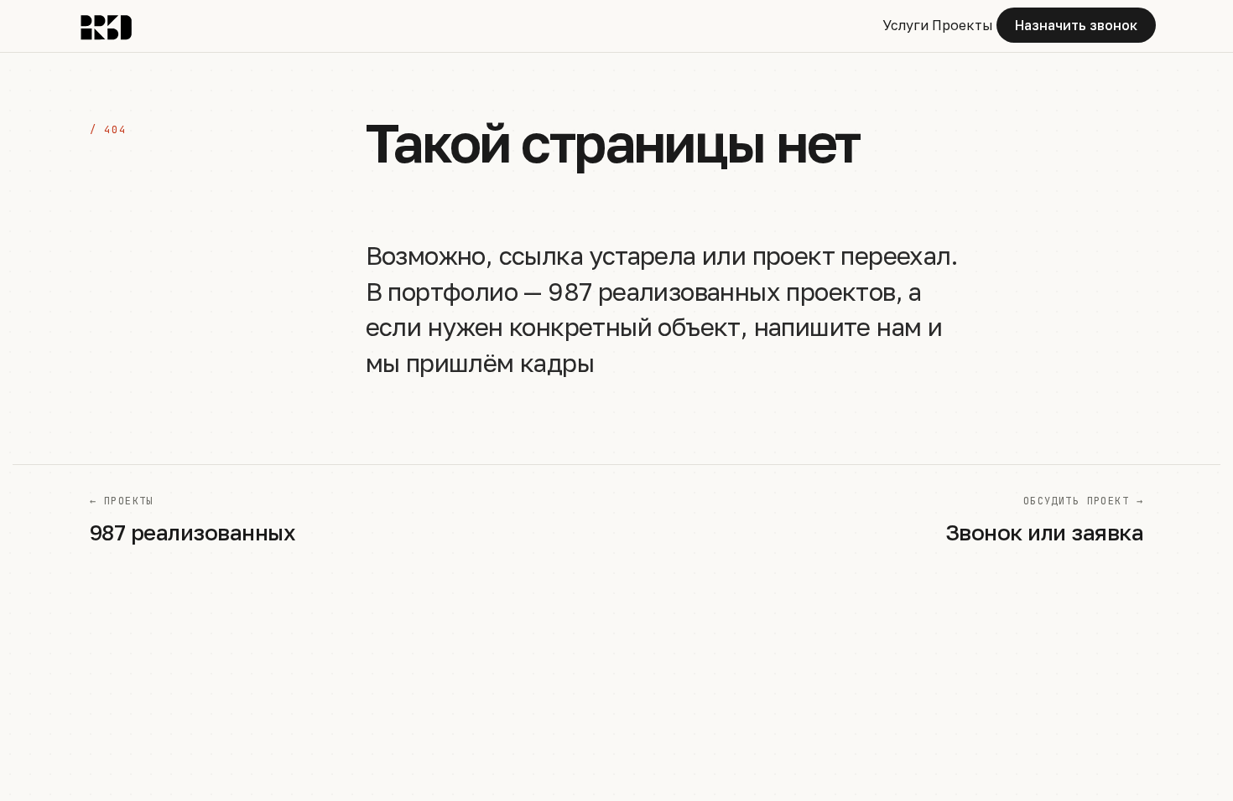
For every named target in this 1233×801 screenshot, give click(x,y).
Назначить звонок (1076, 25)
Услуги (905, 25)
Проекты (962, 25)
